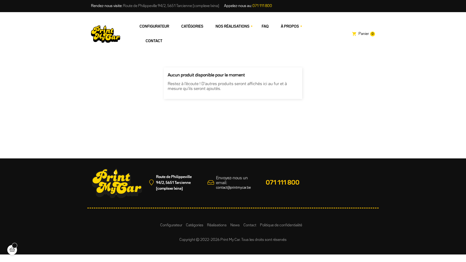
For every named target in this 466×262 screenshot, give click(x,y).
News (235, 225)
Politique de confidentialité (281, 225)
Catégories (194, 225)
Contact (249, 225)
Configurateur (171, 225)
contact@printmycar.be (233, 187)
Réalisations (217, 225)
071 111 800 (262, 6)
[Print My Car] (105, 34)
